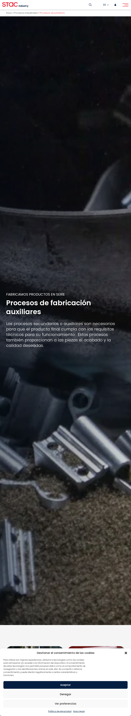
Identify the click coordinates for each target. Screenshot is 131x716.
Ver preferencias (65, 703)
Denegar (65, 694)
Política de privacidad (59, 711)
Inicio (9, 12)
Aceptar (65, 685)
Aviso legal (79, 711)
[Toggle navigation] (125, 5)
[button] (126, 653)
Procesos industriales (26, 12)
